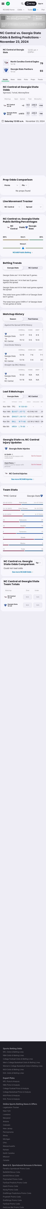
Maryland (6, 1118)
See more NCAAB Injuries (21, 479)
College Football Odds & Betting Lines (18, 1059)
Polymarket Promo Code (12, 1179)
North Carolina (8, 1153)
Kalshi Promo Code (10, 1186)
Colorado (6, 1125)
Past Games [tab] (33, 319)
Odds (19, 79)
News (13, 79)
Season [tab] (13, 319)
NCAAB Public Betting (22, 252)
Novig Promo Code (10, 1190)
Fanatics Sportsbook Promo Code (16, 1168)
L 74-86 (22, 426)
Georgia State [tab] (13, 268)
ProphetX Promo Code (12, 1197)
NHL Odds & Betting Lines (13, 1073)
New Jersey (7, 1128)
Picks (26, 79)
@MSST (15, 416)
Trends (40, 79)
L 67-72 (22, 411)
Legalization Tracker (11, 1107)
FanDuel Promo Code (11, 1204)
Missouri (6, 1157)
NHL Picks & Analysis (11, 1099)
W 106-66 (23, 407)
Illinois (5, 1135)
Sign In (40, 3)
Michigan (6, 1139)
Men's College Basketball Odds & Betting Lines (21, 1062)
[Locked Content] (23, 248)
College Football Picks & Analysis (16, 1088)
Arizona (6, 1121)
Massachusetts (9, 1146)
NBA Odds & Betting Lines (13, 1055)
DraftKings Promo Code (12, 1200)
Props (33, 79)
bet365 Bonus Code (11, 1176)
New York (7, 1111)
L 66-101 (22, 416)
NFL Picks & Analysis (11, 1081)
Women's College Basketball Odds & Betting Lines (22, 1066)
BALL (14, 421)
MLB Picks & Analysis (11, 1095)
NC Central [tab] (33, 268)
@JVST (15, 411)
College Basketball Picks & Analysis (17, 1092)
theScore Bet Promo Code (13, 1207)
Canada (6, 1160)
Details (5, 79)
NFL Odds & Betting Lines (13, 1052)
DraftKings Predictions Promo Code (17, 1193)
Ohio (5, 1142)
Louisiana (6, 1114)
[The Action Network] (8, 4)
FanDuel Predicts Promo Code (15, 1183)
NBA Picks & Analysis (11, 1085)
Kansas (6, 1150)
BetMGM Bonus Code (11, 1172)
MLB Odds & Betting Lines (13, 1069)
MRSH (14, 426)
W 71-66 (22, 421)
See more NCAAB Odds (21, 572)
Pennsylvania (8, 1132)
